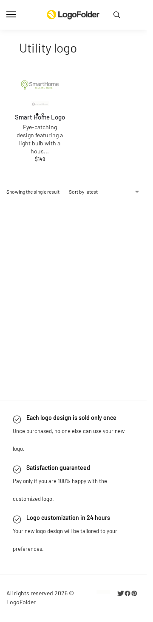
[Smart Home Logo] (40, 86)
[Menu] (19, 14)
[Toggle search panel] (117, 15)
